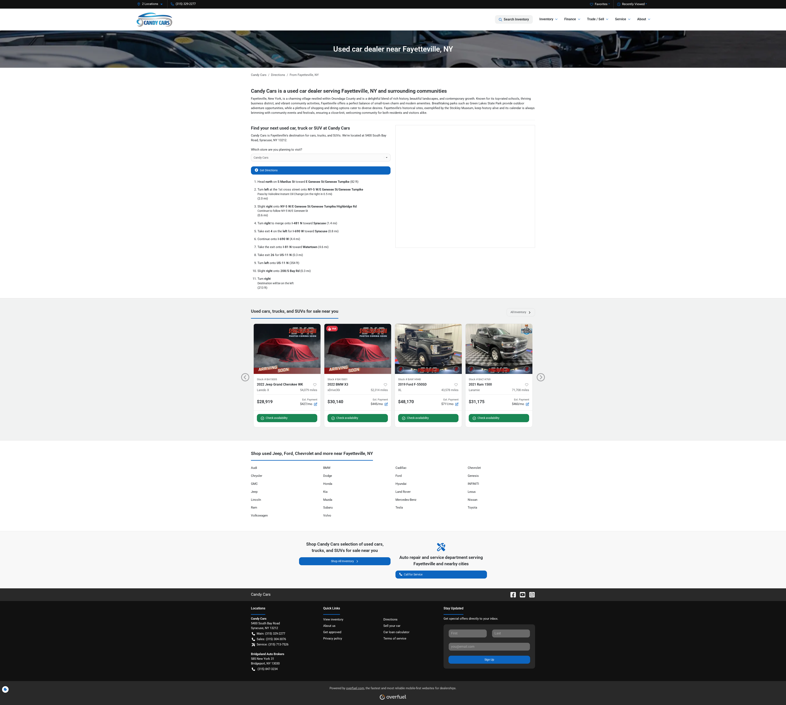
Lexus (472, 492)
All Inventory (518, 312)
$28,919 (265, 401)
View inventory (333, 619)
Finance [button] (570, 19)
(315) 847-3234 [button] (267, 669)
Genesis (473, 476)
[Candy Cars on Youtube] (521, 594)
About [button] (641, 19)
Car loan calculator (396, 632)
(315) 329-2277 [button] (186, 4)
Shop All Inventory (342, 561)
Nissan (472, 500)
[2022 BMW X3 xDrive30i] (357, 349)
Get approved (332, 632)
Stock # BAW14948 (409, 379)
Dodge (327, 476)
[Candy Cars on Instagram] (530, 594)
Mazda (327, 500)
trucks (321, 135)
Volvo (327, 515)
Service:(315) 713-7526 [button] (272, 644)
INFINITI (473, 484)
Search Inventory (516, 19)
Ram (254, 507)
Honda (327, 484)
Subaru (328, 507)
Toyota (472, 507)
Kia (325, 492)
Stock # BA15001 (338, 379)
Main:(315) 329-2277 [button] (271, 633)
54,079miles (308, 390)
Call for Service (413, 574)
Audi (254, 468)
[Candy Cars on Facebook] (511, 594)
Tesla (399, 507)
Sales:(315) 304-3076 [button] (271, 639)
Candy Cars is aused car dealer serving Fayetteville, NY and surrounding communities (349, 91)
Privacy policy (332, 638)
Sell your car (391, 626)
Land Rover (403, 492)
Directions (390, 619)
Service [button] (620, 19)
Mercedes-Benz (405, 500)
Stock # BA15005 (267, 379)
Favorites (601, 4)
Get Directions (269, 170)
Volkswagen (259, 515)
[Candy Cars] (154, 19)
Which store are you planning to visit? (276, 149)
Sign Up (489, 659)
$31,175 (476, 401)
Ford (398, 476)
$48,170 (406, 401)
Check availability (277, 418)
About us (329, 626)
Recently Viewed (633, 4)
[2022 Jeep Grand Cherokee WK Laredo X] (287, 349)
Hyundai (401, 484)
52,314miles (379, 390)
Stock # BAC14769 (479, 379)
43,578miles (449, 390)
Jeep (254, 492)
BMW (326, 468)
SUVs (337, 135)
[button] (151, 4)
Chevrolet (474, 468)
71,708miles (520, 390)
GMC (254, 484)
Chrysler (256, 476)
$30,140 (335, 401)
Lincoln (256, 500)
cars (313, 135)
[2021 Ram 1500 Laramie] (498, 349)
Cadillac (401, 468)
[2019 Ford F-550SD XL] (428, 349)
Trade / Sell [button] (595, 19)
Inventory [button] (546, 19)
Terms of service (394, 638)
